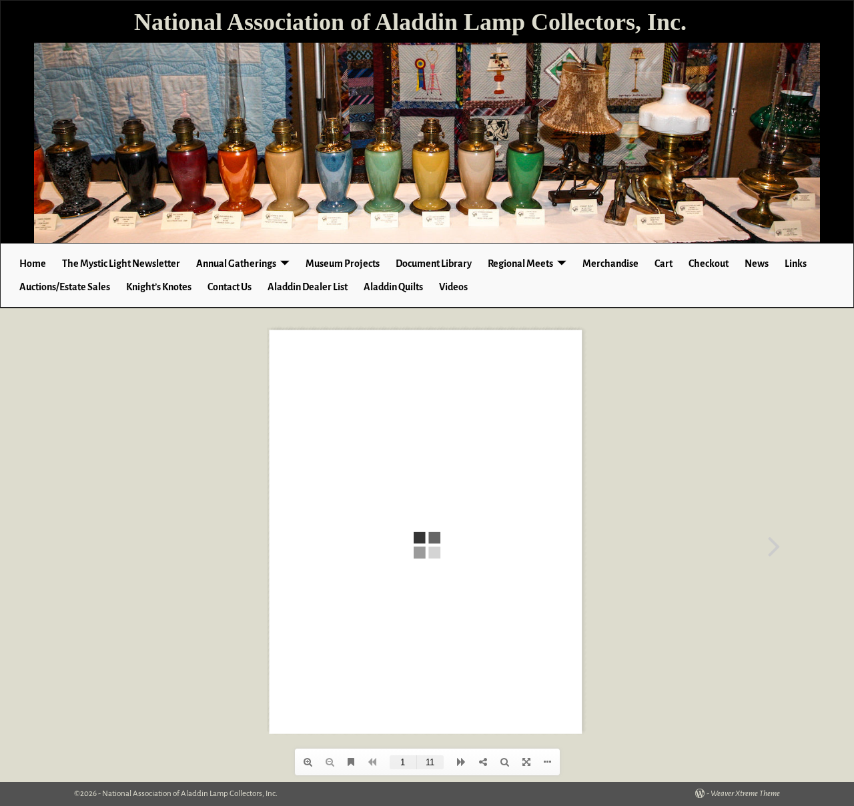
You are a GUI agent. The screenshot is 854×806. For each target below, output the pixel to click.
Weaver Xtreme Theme (745, 793)
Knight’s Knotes (158, 287)
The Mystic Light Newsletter (121, 263)
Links (796, 263)
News (757, 263)
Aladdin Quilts (393, 287)
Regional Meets (520, 263)
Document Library (434, 263)
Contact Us (229, 287)
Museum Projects (343, 263)
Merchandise (610, 263)
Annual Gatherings (236, 263)
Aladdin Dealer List (308, 287)
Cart (664, 263)
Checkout (709, 263)
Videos (453, 287)
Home (32, 263)
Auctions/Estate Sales (64, 287)
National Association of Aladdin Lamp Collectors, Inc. (410, 22)
